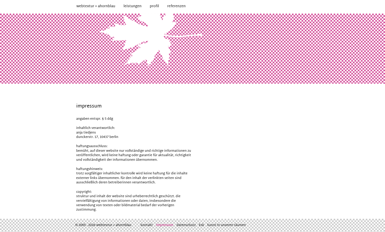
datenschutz (186, 225)
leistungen (133, 6)
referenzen (176, 6)
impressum (164, 225)
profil (154, 6)
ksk (201, 225)
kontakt (147, 225)
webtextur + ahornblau (95, 6)
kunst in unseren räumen (226, 225)
